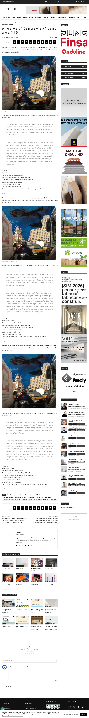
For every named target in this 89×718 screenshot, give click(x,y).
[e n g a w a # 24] (22, 577)
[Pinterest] (84, 2)
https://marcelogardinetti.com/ (74, 471)
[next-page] (6, 588)
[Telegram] (42, 42)
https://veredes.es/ (20, 534)
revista (30, 499)
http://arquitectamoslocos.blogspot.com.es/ (77, 425)
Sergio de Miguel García (76, 491)
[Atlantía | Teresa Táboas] (22, 620)
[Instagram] (79, 2)
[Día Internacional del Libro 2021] (37, 562)
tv (31, 606)
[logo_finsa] (74, 42)
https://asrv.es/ (71, 463)
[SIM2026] (74, 290)
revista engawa (38, 499)
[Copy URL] (54, 42)
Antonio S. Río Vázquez (75, 459)
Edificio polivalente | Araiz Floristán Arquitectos (7, 611)
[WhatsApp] (26, 42)
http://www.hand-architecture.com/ (75, 494)
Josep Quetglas (39, 497)
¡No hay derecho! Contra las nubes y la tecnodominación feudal (51, 628)
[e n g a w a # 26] (51, 562)
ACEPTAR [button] (83, 714)
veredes (8, 37)
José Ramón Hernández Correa (75, 420)
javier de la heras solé (8, 497)
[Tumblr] (86, 2)
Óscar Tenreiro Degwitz (76, 451)
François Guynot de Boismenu (23, 494)
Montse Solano (6, 499)
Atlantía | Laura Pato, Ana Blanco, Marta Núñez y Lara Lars (37, 611)
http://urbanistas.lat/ (72, 487)
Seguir (84, 70)
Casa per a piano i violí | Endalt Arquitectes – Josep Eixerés (36, 628)
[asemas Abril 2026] (74, 131)
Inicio (3, 22)
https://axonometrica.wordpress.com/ (76, 416)
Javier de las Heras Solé (20, 497)
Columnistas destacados (69, 400)
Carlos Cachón (10, 494)
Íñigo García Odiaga (74, 444)
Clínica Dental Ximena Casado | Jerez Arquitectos (50, 611)
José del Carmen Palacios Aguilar (76, 476)
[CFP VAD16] (74, 319)
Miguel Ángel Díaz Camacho (77, 428)
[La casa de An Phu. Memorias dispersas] (8, 620)
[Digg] (46, 42)
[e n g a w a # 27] (22, 562)
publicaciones (9, 22)
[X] (18, 42)
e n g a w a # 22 (49, 584)
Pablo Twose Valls (15, 499)
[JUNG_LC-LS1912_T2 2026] (74, 102)
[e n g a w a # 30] (8, 562)
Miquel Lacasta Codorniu (76, 412)
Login (55, 660)
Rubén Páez (46, 499)
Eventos (64, 272)
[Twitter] (76, 2)
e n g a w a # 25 (6, 584)
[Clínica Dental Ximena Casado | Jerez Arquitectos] (51, 603)
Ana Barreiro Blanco (74, 436)
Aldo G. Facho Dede (74, 483)
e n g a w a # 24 (20, 584)
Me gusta (83, 66)
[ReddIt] (34, 42)
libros (32, 566)
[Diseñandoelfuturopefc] (74, 252)
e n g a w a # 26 (49, 568)
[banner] (74, 348)
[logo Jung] (74, 33)
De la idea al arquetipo (21, 609)
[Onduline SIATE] (74, 160)
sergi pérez (53, 499)
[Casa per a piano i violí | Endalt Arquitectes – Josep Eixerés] (37, 620)
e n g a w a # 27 (20, 568)
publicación (24, 499)
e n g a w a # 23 (34, 584)
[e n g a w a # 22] (51, 577)
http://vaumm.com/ (72, 447)
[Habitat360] (74, 190)
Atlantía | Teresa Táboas (22, 626)
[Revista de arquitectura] (12, 10)
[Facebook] (74, 2)
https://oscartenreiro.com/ (73, 455)
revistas (10, 24)
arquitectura (5, 606)
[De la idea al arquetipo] (22, 603)
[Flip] (50, 42)
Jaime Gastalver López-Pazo (38, 494)
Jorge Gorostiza (73, 404)
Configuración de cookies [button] (70, 714)
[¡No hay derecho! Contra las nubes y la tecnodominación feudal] (51, 620)
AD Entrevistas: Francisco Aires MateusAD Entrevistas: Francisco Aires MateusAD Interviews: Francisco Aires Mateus (14, 520)
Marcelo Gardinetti (74, 467)
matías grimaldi (48, 497)
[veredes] (3, 37)
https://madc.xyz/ (72, 432)
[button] (85, 17)
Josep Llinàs (31, 497)
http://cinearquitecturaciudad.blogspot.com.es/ (78, 408)
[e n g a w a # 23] (37, 577)
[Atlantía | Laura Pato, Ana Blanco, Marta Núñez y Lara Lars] (37, 603)
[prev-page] (3, 588)
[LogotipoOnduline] (74, 51)
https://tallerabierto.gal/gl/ (73, 439)
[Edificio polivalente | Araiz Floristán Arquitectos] (8, 603)
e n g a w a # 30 (6, 568)
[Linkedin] (81, 2)
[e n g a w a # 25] (8, 577)
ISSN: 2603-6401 (51, 702)
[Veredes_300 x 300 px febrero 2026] (74, 223)
